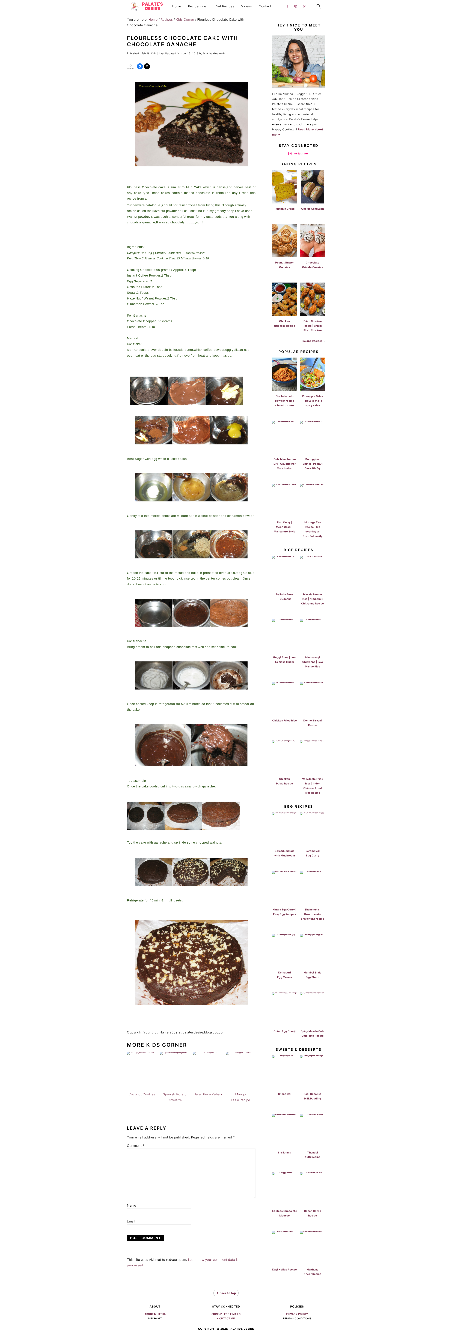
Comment (135, 1145)
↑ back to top (226, 1293)
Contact (265, 6)
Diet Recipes (224, 6)
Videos (246, 6)
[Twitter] (147, 66)
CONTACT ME (226, 1318)
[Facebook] (140, 66)
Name (131, 1205)
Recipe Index (198, 6)
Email (131, 1221)
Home (176, 6)
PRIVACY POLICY (297, 1313)
